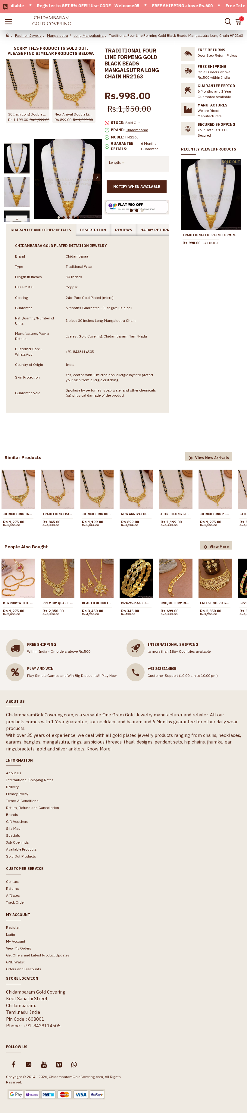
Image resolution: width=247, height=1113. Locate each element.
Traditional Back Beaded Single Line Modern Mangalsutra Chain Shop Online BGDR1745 (57, 514)
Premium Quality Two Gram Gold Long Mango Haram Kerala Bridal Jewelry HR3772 (57, 603)
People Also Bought (26, 547)
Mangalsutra (57, 35)
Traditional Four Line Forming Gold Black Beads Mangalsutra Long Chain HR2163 (211, 235)
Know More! (98, 749)
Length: (115, 162)
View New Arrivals (212, 457)
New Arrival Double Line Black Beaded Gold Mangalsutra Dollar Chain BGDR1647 (74, 114)
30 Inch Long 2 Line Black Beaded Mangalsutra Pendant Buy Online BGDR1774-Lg (215, 514)
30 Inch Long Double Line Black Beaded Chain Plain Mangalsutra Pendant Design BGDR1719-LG (27, 114)
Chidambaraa (137, 130)
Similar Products (23, 457)
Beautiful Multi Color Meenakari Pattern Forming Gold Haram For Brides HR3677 (97, 603)
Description (93, 230)
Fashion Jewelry (28, 35)
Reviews (123, 230)
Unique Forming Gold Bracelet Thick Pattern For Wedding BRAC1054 (176, 603)
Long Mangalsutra (88, 35)
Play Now (109, 675)
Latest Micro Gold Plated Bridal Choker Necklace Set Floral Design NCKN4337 (215, 603)
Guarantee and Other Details (41, 230)
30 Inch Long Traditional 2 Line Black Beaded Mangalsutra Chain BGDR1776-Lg (18, 514)
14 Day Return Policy (162, 230)
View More (219, 546)
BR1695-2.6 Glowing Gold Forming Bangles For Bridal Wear (136, 603)
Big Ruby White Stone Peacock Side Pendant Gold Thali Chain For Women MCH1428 (18, 603)
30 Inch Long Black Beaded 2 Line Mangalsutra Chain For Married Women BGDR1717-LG (176, 514)
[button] (39, 177)
